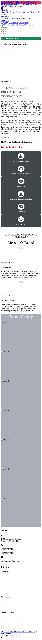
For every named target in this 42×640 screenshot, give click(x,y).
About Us (4, 10)
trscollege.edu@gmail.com (27, 2)
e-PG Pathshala (13, 628)
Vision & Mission (29, 12)
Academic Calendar (25, 18)
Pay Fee (10, 602)
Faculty (13, 12)
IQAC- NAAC (6, 25)
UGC (9, 621)
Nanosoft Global (16, 636)
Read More (5, 137)
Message (4, 14)
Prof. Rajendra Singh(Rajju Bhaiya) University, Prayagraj (20, 618)
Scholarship (12, 623)
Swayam (10, 625)
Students (15, 25)
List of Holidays (13, 604)
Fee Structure (13, 23)
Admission (5, 21)
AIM (38, 12)
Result (10, 608)
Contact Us (28, 25)
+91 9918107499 (9, 2)
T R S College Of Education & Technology (19, 632)
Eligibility (4, 23)
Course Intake (12, 18)
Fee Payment (23, 23)
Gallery (21, 25)
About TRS (5, 12)
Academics (5, 16)
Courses (4, 18)
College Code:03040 (16, 6)
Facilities (19, 12)
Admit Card (12, 606)
